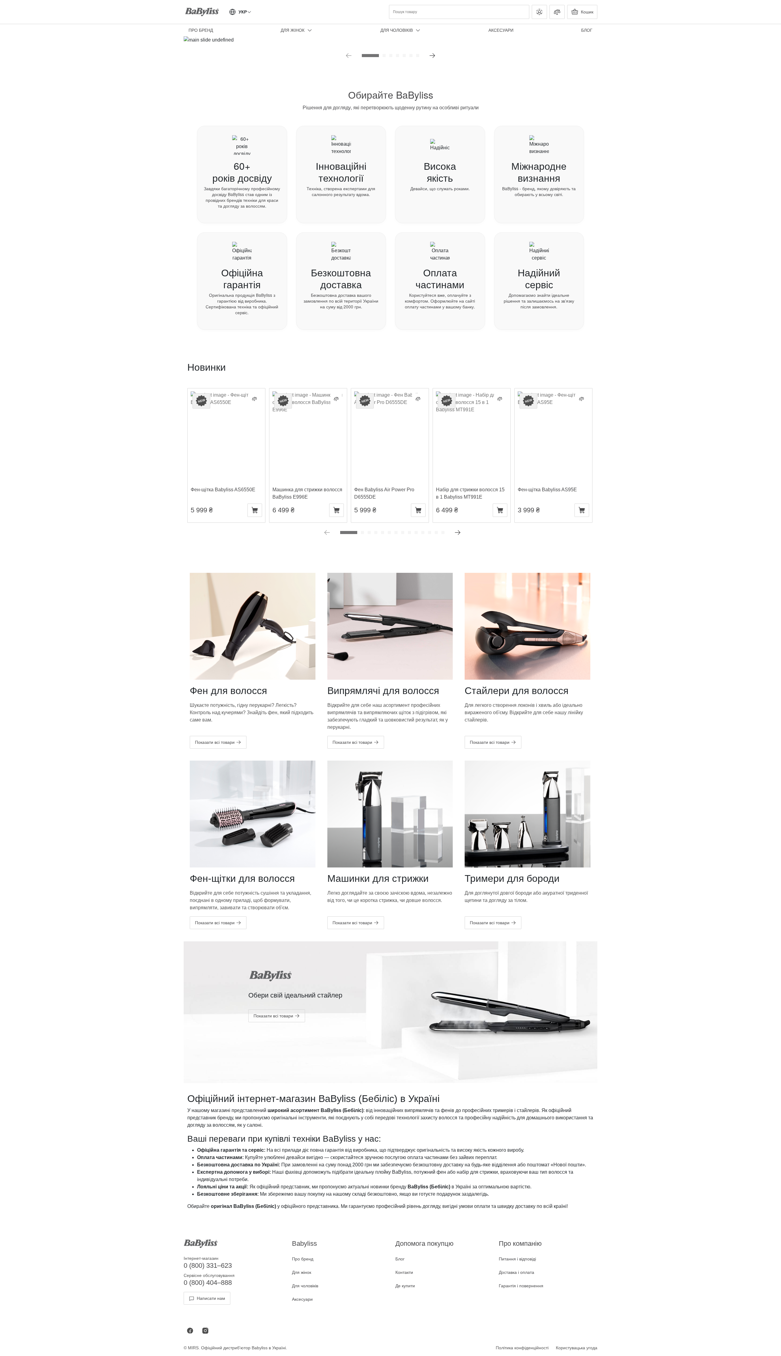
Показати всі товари (215, 742)
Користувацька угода (576, 1347)
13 (436, 532)
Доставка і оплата (516, 1272)
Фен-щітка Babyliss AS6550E (223, 395)
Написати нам (211, 1298)
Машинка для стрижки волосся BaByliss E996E (307, 398)
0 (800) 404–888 (208, 1282)
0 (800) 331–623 (208, 1265)
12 (429, 532)
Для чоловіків (396, 30)
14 (442, 532)
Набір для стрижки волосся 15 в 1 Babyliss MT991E (470, 398)
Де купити (405, 1285)
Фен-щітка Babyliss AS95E (547, 395)
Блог (400, 1258)
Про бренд (201, 30)
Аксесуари (500, 30)
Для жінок (292, 30)
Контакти (404, 1272)
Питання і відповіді (517, 1258)
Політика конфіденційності (522, 1347)
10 (416, 532)
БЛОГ (586, 30)
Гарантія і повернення (521, 1285)
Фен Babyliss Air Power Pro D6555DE (384, 398)
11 (422, 532)
